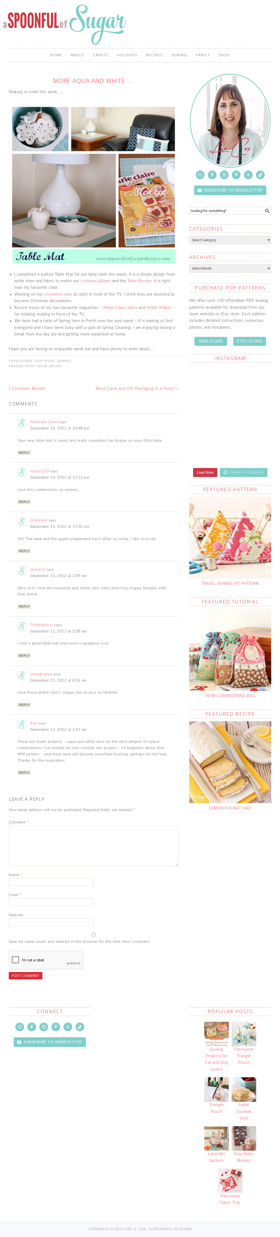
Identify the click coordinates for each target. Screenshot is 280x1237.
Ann (33, 723)
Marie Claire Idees (120, 308)
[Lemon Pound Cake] (230, 762)
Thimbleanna (41, 625)
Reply (24, 452)
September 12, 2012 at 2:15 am (58, 730)
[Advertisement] (234, 861)
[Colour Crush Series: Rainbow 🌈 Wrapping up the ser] (251, 443)
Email (15, 895)
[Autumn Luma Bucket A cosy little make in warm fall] (251, 414)
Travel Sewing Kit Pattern (230, 583)
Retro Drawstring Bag (230, 695)
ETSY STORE (249, 341)
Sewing (64, 361)
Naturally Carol (43, 422)
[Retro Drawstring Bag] (230, 650)
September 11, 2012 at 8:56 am (58, 680)
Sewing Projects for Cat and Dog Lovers (216, 1059)
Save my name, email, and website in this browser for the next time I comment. (80, 942)
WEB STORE (211, 341)
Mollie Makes (159, 308)
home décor (48, 366)
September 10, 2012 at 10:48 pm (59, 428)
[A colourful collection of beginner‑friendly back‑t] (209, 411)
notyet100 (39, 471)
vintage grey (41, 674)
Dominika (38, 520)
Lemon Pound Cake (230, 808)
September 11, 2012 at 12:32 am (59, 527)
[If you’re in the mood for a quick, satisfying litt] (209, 446)
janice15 (37, 570)
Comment (19, 822)
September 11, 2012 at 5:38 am (58, 631)
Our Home (45, 361)
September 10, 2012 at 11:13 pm (59, 477)
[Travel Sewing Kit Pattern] (230, 538)
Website (16, 915)
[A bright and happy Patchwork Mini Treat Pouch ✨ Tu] (209, 383)
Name (15, 875)
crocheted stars (58, 294)
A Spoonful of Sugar (65, 24)
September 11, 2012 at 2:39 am (58, 576)
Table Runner (139, 281)
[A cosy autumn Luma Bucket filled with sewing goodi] (251, 383)
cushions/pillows (95, 281)
